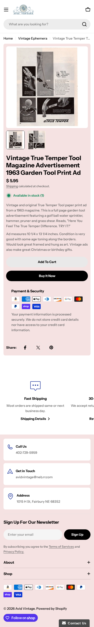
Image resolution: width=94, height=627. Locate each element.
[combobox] (47, 24)
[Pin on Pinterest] (51, 347)
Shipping (12, 186)
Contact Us (76, 623)
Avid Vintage (25, 608)
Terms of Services (61, 547)
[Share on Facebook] (25, 347)
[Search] (84, 24)
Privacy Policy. (13, 552)
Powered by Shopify (51, 608)
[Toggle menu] (6, 9)
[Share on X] (38, 347)
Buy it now (47, 276)
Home (8, 38)
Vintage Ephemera (32, 38)
